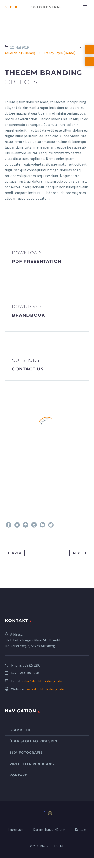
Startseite (20, 730)
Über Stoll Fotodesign (33, 741)
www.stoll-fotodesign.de (44, 689)
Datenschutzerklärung (49, 829)
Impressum (16, 829)
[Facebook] (8, 525)
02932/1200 (32, 665)
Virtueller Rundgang (32, 764)
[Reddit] (51, 525)
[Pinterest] (25, 525)
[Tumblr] (34, 525)
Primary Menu (85, 6)
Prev (16, 553)
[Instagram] (50, 813)
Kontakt (18, 775)
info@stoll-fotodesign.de (42, 681)
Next (77, 553)
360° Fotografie (26, 752)
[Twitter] (17, 525)
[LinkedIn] (42, 525)
